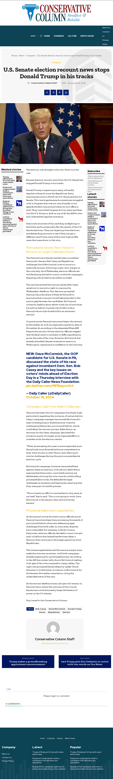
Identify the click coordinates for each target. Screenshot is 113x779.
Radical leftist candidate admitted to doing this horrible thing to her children (8, 207)
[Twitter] (53, 92)
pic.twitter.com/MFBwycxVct (50, 386)
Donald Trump (74, 609)
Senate (66, 612)
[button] (41, 36)
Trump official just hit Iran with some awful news (9, 180)
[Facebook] (47, 92)
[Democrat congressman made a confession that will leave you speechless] (19, 189)
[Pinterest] (59, 92)
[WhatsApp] (66, 92)
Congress (30, 55)
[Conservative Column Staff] (55, 628)
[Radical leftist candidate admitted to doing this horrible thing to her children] (19, 203)
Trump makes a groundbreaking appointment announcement (28, 663)
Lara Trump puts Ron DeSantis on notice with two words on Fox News (85, 663)
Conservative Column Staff (44, 83)
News (21, 55)
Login (8, 689)
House (42, 612)
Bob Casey (41, 609)
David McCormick (57, 609)
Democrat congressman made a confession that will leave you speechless (9, 192)
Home (14, 55)
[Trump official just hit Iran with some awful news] (19, 179)
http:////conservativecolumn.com (54, 643)
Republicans (54, 612)
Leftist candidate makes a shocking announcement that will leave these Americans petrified (10, 224)
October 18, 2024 (40, 397)
